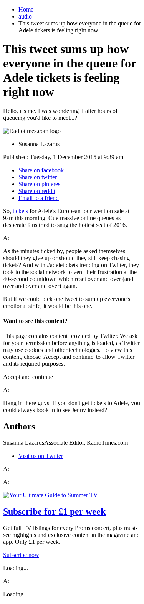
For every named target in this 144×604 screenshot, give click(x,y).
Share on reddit (36, 191)
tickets (20, 211)
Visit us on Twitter (40, 456)
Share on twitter (37, 177)
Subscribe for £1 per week (54, 511)
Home (25, 9)
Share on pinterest (40, 184)
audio (25, 16)
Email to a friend (38, 198)
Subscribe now (21, 555)
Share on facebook (41, 170)
